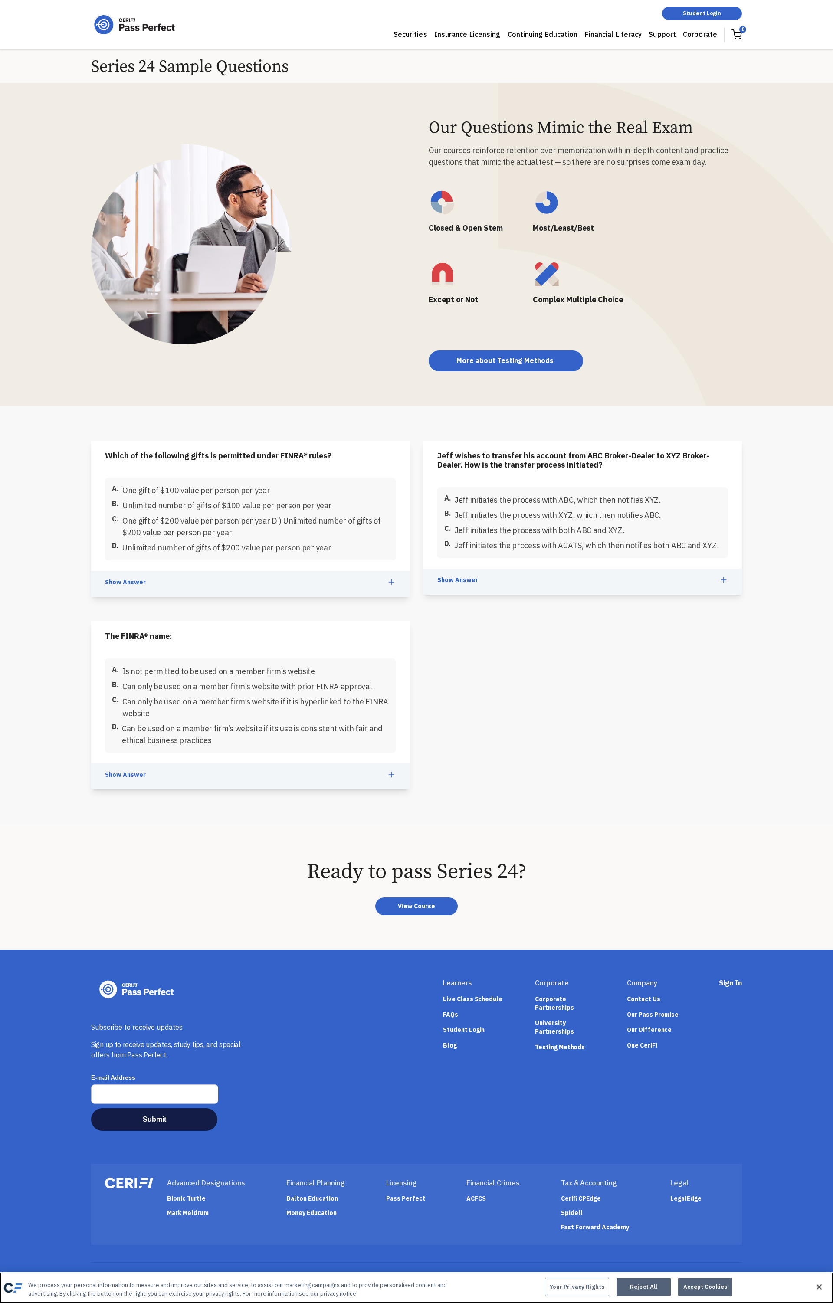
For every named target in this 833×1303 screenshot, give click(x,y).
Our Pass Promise (653, 1014)
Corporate (700, 34)
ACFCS (476, 1198)
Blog (450, 1045)
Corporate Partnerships (554, 1003)
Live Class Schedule (472, 999)
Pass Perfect (406, 1198)
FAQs (450, 1014)
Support (662, 34)
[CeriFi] (129, 1183)
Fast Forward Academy (595, 1227)
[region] (416, 1287)
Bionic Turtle (186, 1198)
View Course (416, 906)
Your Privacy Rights (577, 1286)
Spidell (572, 1213)
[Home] (134, 25)
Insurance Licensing (467, 34)
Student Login (702, 13)
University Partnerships (554, 1027)
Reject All (643, 1286)
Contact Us (643, 999)
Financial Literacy (613, 34)
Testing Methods (560, 1047)
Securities (410, 34)
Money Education (311, 1213)
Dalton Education (312, 1198)
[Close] (819, 1286)
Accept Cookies (705, 1286)
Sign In (730, 983)
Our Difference (649, 1030)
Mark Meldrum (188, 1213)
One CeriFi (642, 1045)
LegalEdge (686, 1198)
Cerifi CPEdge (581, 1198)
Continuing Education (543, 34)
